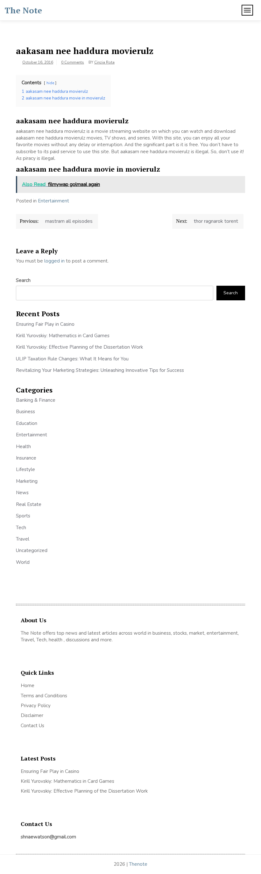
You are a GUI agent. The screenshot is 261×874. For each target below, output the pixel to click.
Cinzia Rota (104, 62)
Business (25, 411)
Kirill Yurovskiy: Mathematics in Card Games (62, 335)
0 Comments (72, 62)
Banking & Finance (35, 400)
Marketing (27, 481)
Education (26, 423)
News (22, 492)
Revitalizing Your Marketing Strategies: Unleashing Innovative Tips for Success (100, 370)
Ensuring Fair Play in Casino (45, 324)
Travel (22, 539)
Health (23, 446)
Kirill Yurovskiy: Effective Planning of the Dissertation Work (79, 347)
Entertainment (53, 201)
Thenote (138, 864)
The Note (23, 10)
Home (27, 685)
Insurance (26, 458)
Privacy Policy (36, 705)
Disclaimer (32, 715)
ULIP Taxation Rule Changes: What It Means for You (72, 359)
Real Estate (28, 504)
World (23, 562)
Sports (23, 516)
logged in (54, 261)
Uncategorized (31, 550)
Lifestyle (25, 469)
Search (23, 280)
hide (50, 82)
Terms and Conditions (44, 696)
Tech (21, 527)
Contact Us (32, 725)
